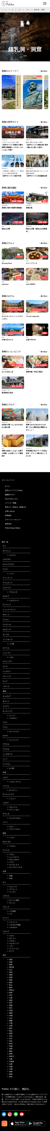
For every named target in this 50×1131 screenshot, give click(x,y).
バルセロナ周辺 (14, 925)
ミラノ (10, 946)
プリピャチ (12, 592)
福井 (9, 982)
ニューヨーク (13, 857)
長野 (9, 1049)
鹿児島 (10, 967)
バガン (10, 657)
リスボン (11, 846)
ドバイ (10, 574)
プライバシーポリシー (13, 520)
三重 (9, 1069)
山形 (9, 998)
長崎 (28, 10)
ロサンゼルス (13, 859)
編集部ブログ (10, 495)
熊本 (9, 987)
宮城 (9, 1010)
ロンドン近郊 (13, 900)
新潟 (9, 1043)
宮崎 (9, 975)
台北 (9, 878)
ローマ (10, 951)
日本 (19, 10)
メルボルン (12, 718)
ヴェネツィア (13, 943)
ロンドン (11, 903)
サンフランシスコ (14, 867)
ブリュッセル (13, 810)
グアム (10, 854)
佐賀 (9, 962)
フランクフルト (14, 829)
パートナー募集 (10, 503)
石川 (9, 1038)
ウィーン (11, 715)
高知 (9, 972)
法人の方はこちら (11, 499)
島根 (9, 1074)
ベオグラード (13, 600)
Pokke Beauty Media (12, 528)
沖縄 (9, 1015)
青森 (9, 1005)
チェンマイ (12, 887)
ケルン (10, 826)
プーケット (12, 889)
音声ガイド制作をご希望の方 (15, 507)
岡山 (9, 1031)
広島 (9, 1036)
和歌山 (10, 990)
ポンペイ (11, 938)
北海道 (10, 1061)
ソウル (10, 837)
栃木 (9, 1028)
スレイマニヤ (13, 731)
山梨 (9, 1064)
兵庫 (9, 1026)
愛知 (9, 1051)
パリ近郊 (11, 911)
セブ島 (10, 768)
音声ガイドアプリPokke (14, 490)
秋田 (9, 977)
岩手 (9, 1003)
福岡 (9, 1013)
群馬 (9, 1054)
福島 (9, 980)
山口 (9, 970)
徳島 (9, 959)
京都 (9, 1066)
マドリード (12, 922)
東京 (9, 1077)
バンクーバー (13, 740)
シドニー (11, 799)
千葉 (9, 1023)
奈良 (9, 1041)
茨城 (9, 1046)
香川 (9, 1008)
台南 (9, 876)
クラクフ (11, 555)
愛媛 (9, 1021)
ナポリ (10, 936)
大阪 (9, 1059)
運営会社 (8, 524)
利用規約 (8, 515)
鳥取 (9, 965)
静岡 (9, 1033)
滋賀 (9, 1000)
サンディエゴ (13, 865)
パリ (9, 914)
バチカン (11, 941)
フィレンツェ (13, 948)
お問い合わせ (10, 511)
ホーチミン (12, 790)
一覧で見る (43, 71)
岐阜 (9, 993)
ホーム (4, 10)
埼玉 (9, 995)
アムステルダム (14, 818)
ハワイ (10, 862)
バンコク (11, 892)
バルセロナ (12, 927)
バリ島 (10, 644)
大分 (9, 1018)
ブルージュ (12, 807)
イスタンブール (14, 782)
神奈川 (10, 1056)
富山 (9, 985)
